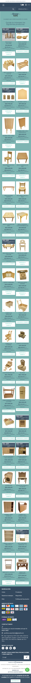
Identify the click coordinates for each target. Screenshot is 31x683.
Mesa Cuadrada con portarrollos (22, 225)
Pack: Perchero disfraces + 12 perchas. (22, 544)
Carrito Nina (22, 313)
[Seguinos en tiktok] (14, 648)
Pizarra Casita (22, 101)
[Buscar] (13, 9)
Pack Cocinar (22, 42)
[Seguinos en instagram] (3, 648)
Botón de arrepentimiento (15, 672)
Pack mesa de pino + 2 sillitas (8, 254)
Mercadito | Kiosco (9, 572)
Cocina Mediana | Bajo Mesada (8, 457)
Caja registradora (9, 372)
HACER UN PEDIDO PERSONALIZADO (15, 1)
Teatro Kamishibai (8, 282)
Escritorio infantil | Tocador (22, 486)
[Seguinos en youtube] (10, 648)
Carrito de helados (22, 343)
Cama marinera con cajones (9, 401)
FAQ (3, 599)
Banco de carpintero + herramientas (22, 573)
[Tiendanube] (15, 662)
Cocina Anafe (8, 429)
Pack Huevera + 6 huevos (9, 73)
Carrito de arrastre (8, 313)
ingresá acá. (15, 670)
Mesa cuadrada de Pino (8, 225)
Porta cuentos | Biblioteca (9, 544)
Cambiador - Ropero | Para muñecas (22, 515)
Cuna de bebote (22, 72)
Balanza (22, 372)
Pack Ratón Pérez (8, 101)
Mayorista (19, 595)
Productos (19, 592)
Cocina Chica (22, 429)
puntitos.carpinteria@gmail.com (14, 633)
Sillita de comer (22, 253)
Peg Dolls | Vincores (8, 42)
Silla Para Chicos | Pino (22, 196)
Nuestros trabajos (7, 595)
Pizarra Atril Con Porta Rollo (22, 131)
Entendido (16, 681)
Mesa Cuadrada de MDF (22, 165)
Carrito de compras (8, 344)
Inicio (3, 592)
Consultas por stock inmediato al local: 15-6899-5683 (15, 629)
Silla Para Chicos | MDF (8, 165)
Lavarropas (8, 485)
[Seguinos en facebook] (7, 648)
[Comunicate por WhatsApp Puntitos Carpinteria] (27, 670)
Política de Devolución (22, 599)
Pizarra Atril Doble (8, 135)
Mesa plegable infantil (8, 196)
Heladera (22, 400)
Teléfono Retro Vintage (22, 283)
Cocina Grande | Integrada (22, 457)
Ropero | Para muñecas (9, 515)
